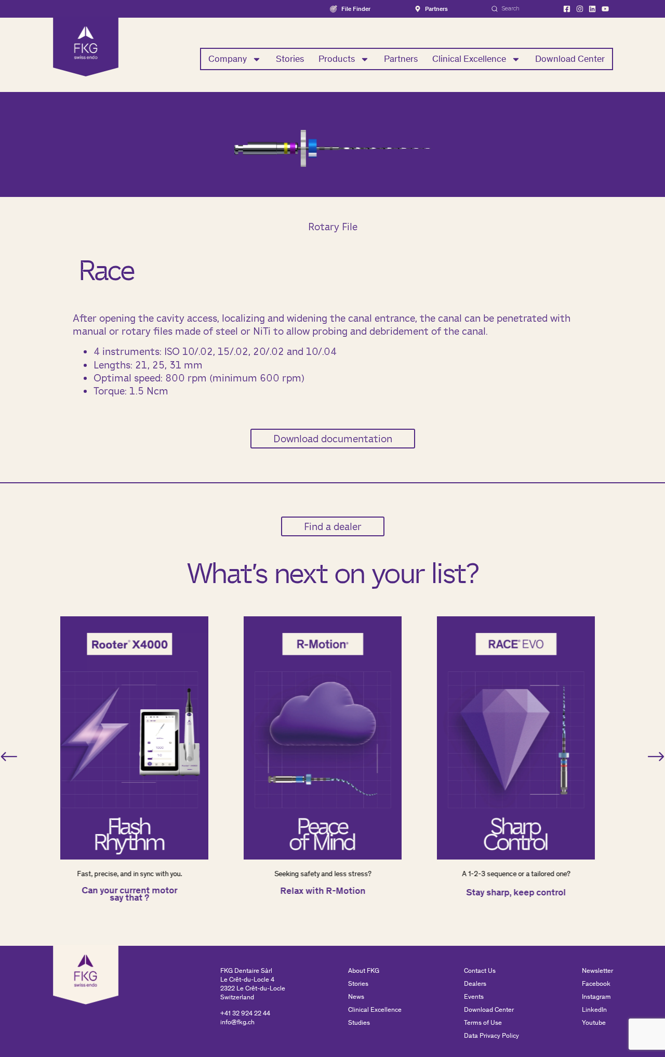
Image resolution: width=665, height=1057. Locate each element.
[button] (9, 756)
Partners (401, 58)
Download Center (570, 58)
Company (227, 58)
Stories (290, 58)
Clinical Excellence (469, 58)
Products (336, 58)
